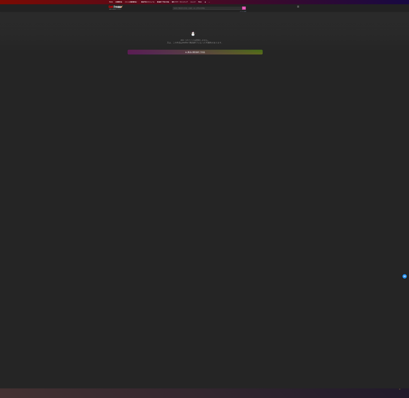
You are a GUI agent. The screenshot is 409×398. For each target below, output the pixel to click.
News (200, 2)
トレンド (193, 2)
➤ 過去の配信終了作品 (195, 52)
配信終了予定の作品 (163, 2)
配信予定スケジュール (147, 2)
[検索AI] (404, 276)
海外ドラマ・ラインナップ (180, 2)
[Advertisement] (204, 19)
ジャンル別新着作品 (131, 2)
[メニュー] (298, 7)
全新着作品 (118, 2)
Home (111, 2)
